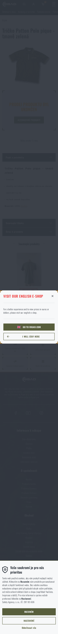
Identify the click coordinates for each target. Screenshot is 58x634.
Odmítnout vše (29, 627)
